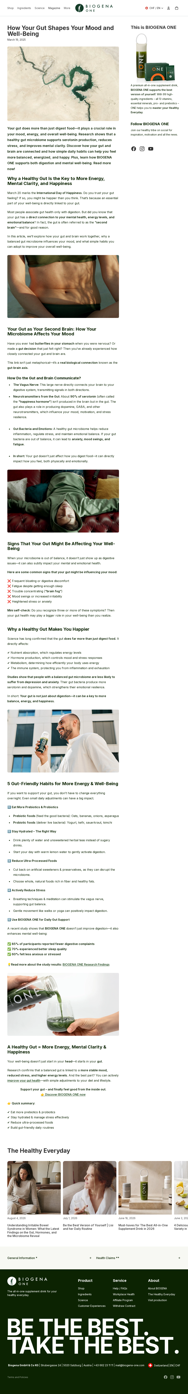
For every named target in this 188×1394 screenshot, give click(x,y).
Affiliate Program (123, 1300)
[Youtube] (178, 1377)
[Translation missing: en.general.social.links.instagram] (142, 149)
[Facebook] (165, 1377)
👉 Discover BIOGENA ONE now (63, 1094)
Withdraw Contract (124, 1305)
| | (164, 1366)
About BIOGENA (157, 1288)
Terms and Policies (17, 1377)
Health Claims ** (107, 1258)
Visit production (157, 1300)
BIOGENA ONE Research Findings (86, 964)
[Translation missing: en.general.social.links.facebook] (134, 149)
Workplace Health (124, 1294)
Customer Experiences (92, 1305)
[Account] (168, 8)
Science (83, 1300)
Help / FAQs (120, 1288)
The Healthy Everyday (161, 1294)
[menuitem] (67, 8)
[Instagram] (172, 1377)
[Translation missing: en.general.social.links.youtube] (151, 149)
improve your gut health (23, 1080)
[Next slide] (177, 1199)
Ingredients (85, 1294)
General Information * (22, 1258)
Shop (81, 1288)
